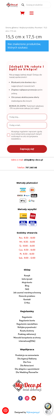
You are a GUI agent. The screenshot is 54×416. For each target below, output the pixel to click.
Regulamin (27, 317)
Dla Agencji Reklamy (27, 358)
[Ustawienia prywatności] (5, 410)
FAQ (27, 289)
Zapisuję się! (27, 149)
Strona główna (11, 27)
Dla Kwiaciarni (27, 365)
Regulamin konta (27, 320)
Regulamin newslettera (27, 324)
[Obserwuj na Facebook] (20, 398)
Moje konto (27, 282)
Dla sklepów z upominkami (27, 369)
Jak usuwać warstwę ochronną (27, 292)
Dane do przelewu (27, 296)
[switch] (48, 411)
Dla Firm (27, 362)
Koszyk (27, 275)
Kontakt (27, 299)
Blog (27, 285)
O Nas (27, 302)
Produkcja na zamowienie (27, 355)
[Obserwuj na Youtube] (33, 398)
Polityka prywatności (27, 327)
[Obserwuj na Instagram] (27, 398)
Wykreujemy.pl (33, 412)
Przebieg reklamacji (27, 334)
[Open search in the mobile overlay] (35, 4)
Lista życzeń (27, 279)
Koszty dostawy (27, 330)
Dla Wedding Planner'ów (27, 372)
